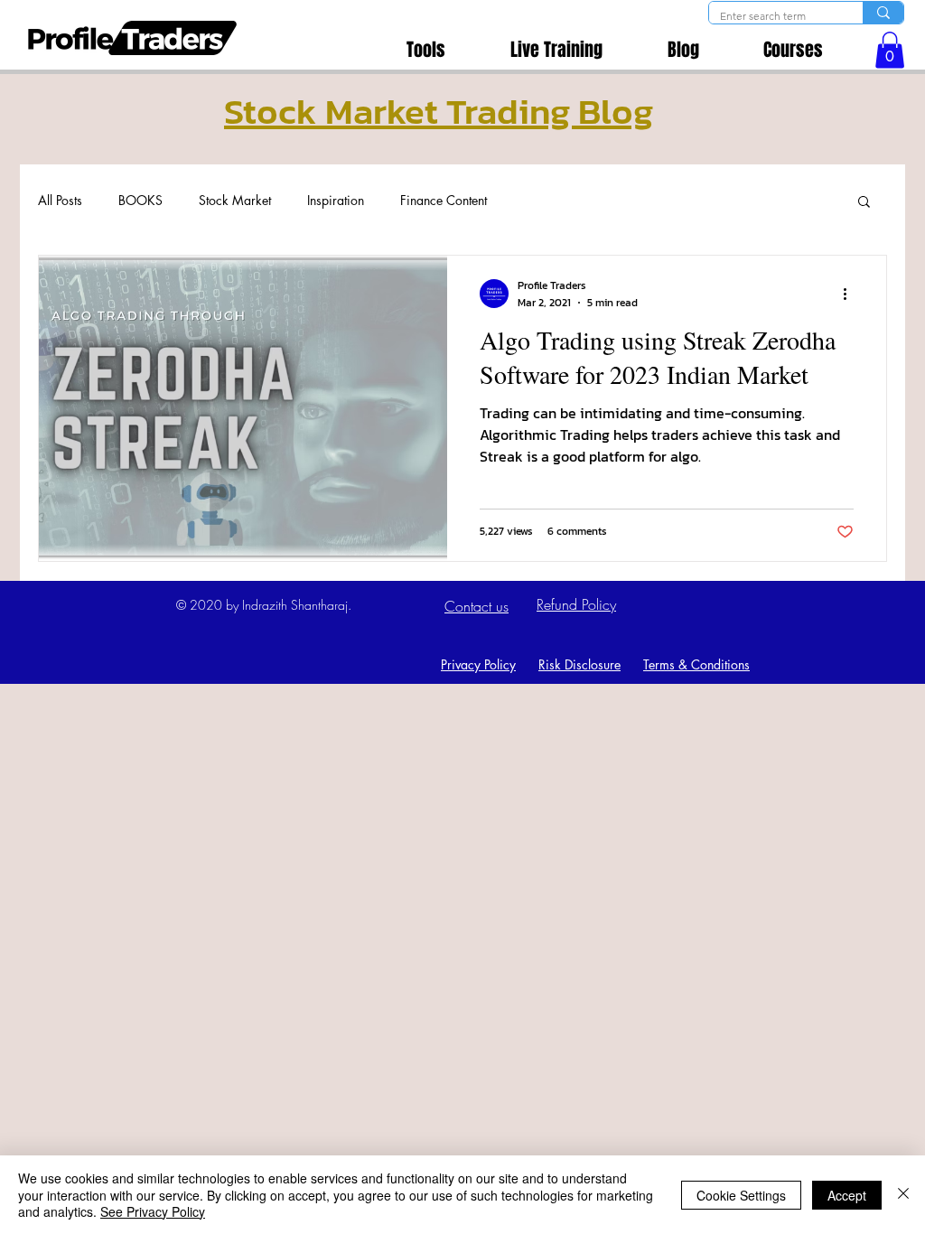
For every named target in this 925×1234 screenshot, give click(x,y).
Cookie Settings (741, 1195)
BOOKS (140, 200)
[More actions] (851, 293)
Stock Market (235, 200)
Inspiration (335, 200)
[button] (889, 50)
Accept (846, 1195)
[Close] (903, 1195)
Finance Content (443, 200)
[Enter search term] (883, 12)
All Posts (60, 200)
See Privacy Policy (152, 1211)
